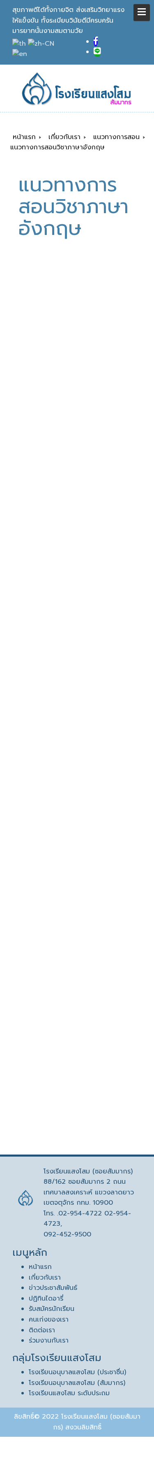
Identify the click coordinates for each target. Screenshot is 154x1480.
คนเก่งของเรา (49, 1319)
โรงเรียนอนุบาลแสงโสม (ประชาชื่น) (77, 1372)
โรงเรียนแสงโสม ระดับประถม (69, 1393)
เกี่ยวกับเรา (45, 1278)
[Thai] (20, 44)
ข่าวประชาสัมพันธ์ (53, 1288)
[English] (20, 54)
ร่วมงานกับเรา (49, 1340)
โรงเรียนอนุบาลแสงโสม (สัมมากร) (77, 1383)
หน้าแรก (40, 1267)
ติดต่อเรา (42, 1330)
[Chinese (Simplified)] (42, 44)
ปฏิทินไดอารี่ (46, 1298)
